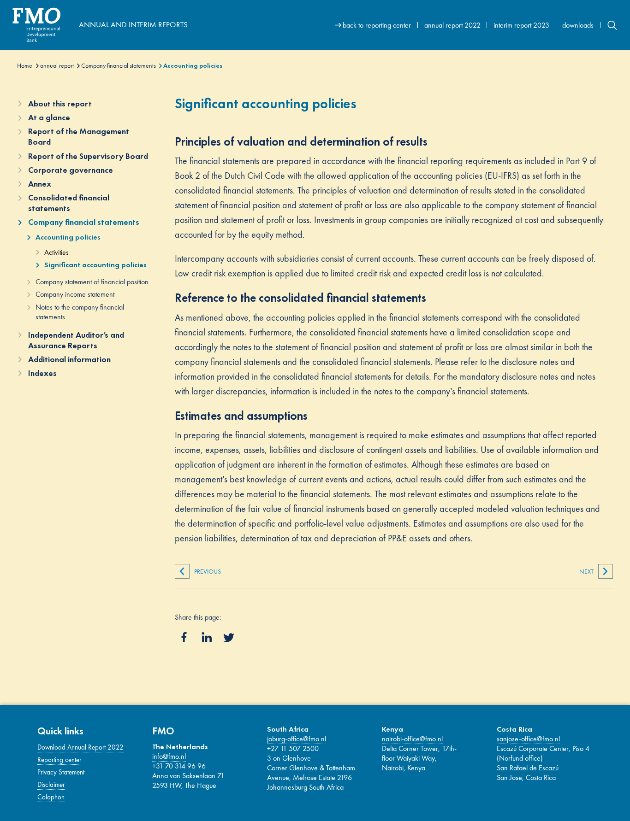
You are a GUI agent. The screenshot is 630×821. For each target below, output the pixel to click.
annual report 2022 (452, 25)
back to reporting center (377, 25)
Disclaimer (51, 784)
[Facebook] (184, 637)
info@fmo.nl (169, 756)
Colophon (51, 797)
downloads (578, 25)
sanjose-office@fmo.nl (528, 739)
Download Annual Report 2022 (80, 747)
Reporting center (59, 759)
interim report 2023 (521, 25)
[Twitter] (229, 637)
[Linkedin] (206, 637)
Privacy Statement (60, 772)
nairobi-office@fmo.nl (412, 739)
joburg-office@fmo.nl (296, 739)
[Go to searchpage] (612, 24)
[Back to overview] (43, 24)
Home (24, 65)
